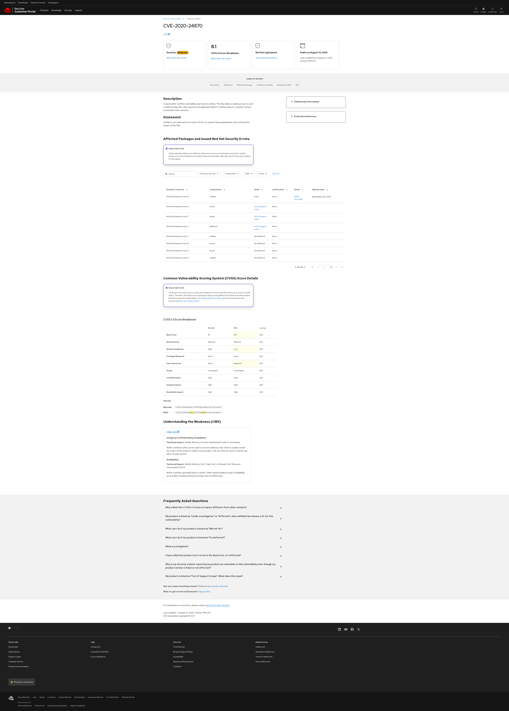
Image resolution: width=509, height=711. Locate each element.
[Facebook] (352, 630)
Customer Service (15, 661)
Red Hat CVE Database (172, 19)
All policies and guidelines (57, 706)
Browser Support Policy (183, 652)
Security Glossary (219, 586)
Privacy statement (25, 706)
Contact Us (95, 647)
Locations (51, 697)
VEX (165, 34)
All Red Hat (492, 12)
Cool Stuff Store (112, 697)
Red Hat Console (38, 2)
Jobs (34, 697)
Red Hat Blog (79, 697)
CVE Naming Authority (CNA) (209, 298)
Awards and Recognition (183, 661)
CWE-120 (171, 432)
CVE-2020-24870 (194, 19)
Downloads (23, 2)
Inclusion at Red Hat (95, 697)
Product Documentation (18, 666)
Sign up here (204, 591)
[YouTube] (345, 630)
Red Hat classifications (189, 301)
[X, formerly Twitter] (358, 630)
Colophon (177, 666)
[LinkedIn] (339, 630)
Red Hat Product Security (217, 605)
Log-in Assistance (98, 656)
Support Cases (14, 656)
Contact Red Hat (64, 697)
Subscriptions (9, 2)
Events (42, 697)
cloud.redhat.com (263, 661)
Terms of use (39, 706)
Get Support (53, 2)
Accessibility (178, 656)
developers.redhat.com (265, 652)
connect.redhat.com (264, 656)
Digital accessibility (77, 706)
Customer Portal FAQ (99, 652)
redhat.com (260, 647)
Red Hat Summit (128, 697)
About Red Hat (23, 697)
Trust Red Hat (179, 647)
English (483, 12)
